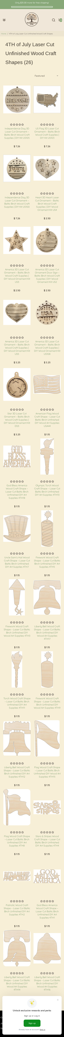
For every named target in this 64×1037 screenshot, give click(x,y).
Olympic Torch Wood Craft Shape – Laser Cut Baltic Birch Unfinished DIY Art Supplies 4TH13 (47, 490)
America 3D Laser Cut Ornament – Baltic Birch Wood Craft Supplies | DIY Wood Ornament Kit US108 (47, 347)
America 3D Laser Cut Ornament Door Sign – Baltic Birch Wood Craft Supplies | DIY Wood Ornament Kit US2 (47, 275)
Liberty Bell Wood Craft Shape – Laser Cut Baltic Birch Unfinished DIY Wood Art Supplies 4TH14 (17, 983)
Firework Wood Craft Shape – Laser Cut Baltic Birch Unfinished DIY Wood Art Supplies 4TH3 (17, 631)
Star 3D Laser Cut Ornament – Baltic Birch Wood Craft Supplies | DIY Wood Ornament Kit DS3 (17, 419)
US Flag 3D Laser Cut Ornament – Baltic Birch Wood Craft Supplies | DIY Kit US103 (47, 133)
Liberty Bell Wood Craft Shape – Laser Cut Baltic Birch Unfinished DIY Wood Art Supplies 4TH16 (47, 983)
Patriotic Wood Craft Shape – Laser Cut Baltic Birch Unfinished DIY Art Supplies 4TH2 (17, 910)
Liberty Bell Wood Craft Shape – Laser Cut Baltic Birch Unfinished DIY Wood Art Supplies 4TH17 (47, 632)
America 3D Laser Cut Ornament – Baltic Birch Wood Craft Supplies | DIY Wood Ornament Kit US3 (17, 275)
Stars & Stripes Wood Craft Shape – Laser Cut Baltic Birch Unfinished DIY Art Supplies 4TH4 (47, 841)
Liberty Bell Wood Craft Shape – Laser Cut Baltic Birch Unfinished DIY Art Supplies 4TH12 (17, 772)
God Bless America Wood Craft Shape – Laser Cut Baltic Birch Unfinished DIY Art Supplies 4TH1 (47, 911)
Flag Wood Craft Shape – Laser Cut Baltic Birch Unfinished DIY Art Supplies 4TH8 (17, 841)
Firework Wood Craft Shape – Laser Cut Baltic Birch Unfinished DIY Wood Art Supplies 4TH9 (47, 703)
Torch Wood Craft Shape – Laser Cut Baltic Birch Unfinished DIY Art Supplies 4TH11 (17, 703)
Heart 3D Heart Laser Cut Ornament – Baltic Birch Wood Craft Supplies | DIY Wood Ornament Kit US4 (47, 203)
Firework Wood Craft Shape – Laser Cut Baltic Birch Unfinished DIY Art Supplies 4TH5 (47, 562)
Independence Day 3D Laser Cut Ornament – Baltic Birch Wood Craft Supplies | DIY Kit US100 (17, 202)
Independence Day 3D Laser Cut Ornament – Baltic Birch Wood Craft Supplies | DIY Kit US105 (17, 133)
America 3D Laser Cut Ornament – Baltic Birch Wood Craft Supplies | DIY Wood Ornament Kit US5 (17, 347)
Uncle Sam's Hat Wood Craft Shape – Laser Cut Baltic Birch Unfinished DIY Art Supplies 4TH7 (17, 562)
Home (3, 34)
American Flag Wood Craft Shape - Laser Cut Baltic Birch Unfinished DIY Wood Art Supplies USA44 (47, 419)
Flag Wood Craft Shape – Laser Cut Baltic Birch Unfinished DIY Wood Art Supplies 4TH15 (47, 772)
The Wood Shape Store (17, 120)
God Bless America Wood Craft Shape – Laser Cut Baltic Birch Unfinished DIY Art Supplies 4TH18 (17, 491)
